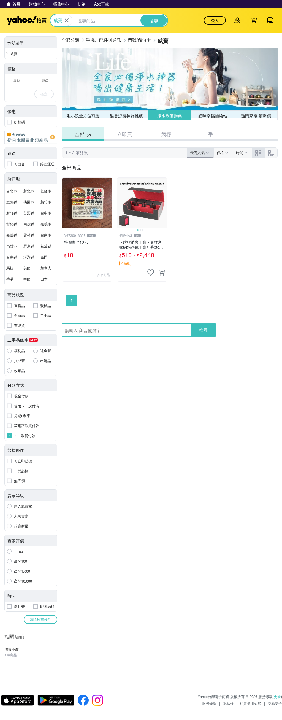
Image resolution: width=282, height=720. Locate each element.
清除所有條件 (40, 619)
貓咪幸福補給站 (212, 115)
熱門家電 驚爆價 (256, 115)
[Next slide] (163, 203)
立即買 (124, 133)
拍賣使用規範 (250, 703)
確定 (44, 93)
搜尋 (203, 330)
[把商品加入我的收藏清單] (150, 272)
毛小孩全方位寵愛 (83, 115)
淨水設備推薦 (169, 115)
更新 (277, 696)
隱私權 (228, 703)
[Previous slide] (120, 203)
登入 (215, 20)
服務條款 (209, 703)
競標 (166, 133)
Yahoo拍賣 (27, 20)
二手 (208, 133)
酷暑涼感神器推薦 (126, 115)
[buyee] (30, 137)
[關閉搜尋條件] (66, 20)
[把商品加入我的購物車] (161, 272)
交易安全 (275, 703)
